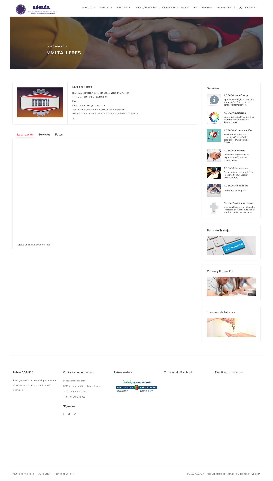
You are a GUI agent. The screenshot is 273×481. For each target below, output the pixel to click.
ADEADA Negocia (234, 150)
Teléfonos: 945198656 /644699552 (90, 97)
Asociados (61, 46)
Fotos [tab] (59, 134)
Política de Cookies (64, 473)
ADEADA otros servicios (238, 203)
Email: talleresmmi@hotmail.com (88, 105)
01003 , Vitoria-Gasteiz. (75, 391)
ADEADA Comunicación (238, 130)
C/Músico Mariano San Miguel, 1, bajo (81, 386)
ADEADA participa (235, 113)
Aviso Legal (44, 473)
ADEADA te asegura (236, 185)
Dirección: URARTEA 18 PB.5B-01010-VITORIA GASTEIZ (100, 92)
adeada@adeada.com (74, 380)
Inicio (49, 46)
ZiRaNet (256, 473)
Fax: (74, 101)
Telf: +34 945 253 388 (74, 396)
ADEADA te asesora (236, 168)
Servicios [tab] (44, 134)
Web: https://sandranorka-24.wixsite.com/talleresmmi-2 (100, 109)
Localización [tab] (25, 134)
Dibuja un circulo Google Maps (33, 244)
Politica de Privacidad (23, 473)
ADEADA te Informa (236, 95)
